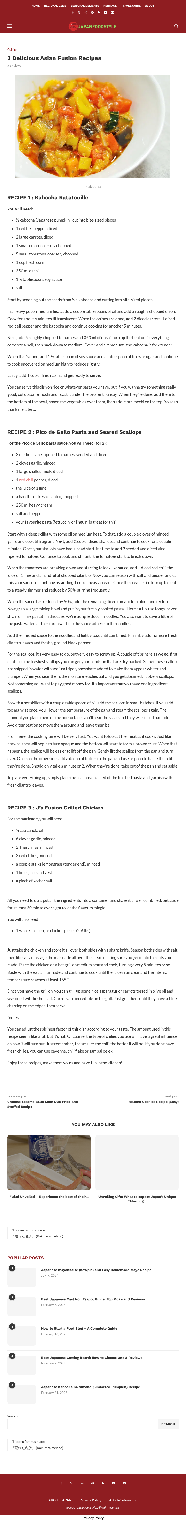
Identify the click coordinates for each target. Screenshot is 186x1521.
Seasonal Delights (85, 5)
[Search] (176, 26)
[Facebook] (73, 12)
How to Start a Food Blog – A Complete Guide (79, 1328)
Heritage (110, 5)
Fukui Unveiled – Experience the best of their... (49, 1197)
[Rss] (99, 12)
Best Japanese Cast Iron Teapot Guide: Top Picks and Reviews (93, 1299)
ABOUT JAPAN (60, 1500)
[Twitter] (79, 12)
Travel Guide (131, 5)
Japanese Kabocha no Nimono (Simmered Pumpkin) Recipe (90, 1387)
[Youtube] (105, 12)
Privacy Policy (90, 1500)
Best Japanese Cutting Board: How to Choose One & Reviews (91, 1358)
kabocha (93, 186)
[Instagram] (86, 12)
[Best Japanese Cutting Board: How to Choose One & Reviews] (21, 1365)
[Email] (112, 12)
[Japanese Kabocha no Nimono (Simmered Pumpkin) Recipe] (21, 1394)
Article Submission (123, 1500)
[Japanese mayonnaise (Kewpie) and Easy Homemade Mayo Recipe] (21, 1277)
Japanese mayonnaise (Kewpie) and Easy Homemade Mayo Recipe (96, 1270)
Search (12, 1416)
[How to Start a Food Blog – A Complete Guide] (21, 1336)
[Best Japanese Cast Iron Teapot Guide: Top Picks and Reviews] (21, 1306)
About (149, 5)
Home (36, 5)
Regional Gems (55, 5)
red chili (26, 479)
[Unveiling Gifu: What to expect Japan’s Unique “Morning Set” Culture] (137, 1162)
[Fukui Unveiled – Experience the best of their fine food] (49, 1162)
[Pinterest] (92, 12)
